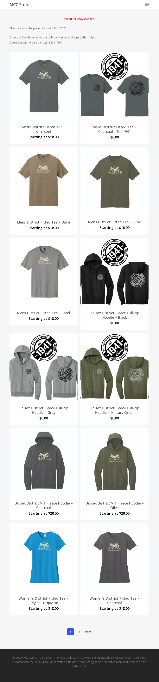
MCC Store (19, 4)
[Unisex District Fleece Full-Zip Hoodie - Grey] (44, 367)
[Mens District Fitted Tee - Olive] (114, 181)
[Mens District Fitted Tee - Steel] (44, 272)
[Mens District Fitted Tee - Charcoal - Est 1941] (114, 86)
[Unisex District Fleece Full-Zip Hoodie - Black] (114, 272)
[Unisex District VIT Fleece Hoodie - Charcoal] (44, 462)
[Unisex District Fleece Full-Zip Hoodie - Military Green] (114, 367)
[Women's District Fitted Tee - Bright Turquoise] (44, 557)
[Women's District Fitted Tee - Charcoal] (114, 557)
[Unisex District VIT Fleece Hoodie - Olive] (114, 462)
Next (88, 631)
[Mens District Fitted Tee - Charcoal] (44, 86)
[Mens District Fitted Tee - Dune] (44, 181)
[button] (147, 4)
